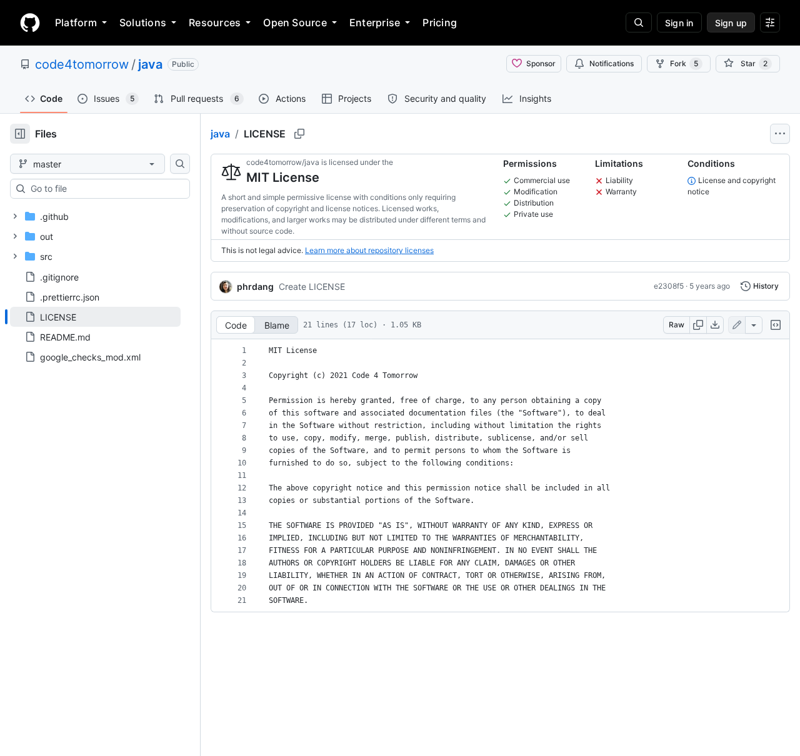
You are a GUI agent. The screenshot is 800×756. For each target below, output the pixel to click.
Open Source (295, 22)
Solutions (142, 22)
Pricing (439, 22)
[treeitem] (95, 317)
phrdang (255, 286)
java (150, 64)
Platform (76, 22)
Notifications (611, 63)
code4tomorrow (82, 64)
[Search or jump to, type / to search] (639, 22)
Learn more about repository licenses (369, 250)
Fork (684, 63)
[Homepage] (30, 22)
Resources (215, 22)
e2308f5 (669, 286)
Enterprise (374, 22)
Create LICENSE (312, 286)
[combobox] (105, 188)
